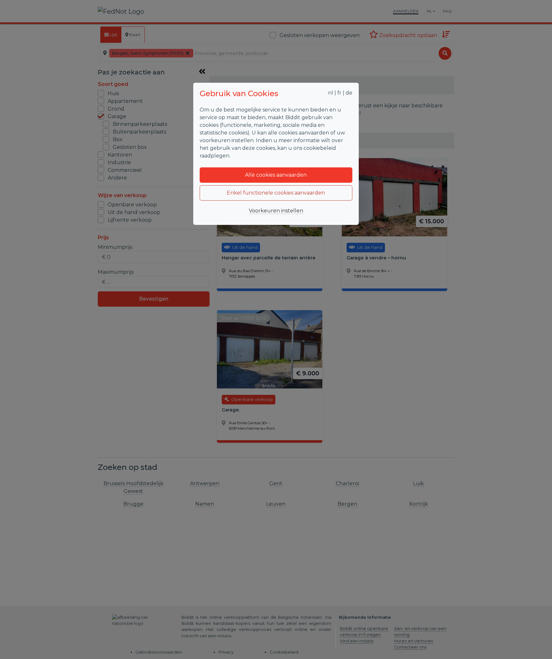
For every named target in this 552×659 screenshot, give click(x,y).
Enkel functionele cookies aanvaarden (276, 193)
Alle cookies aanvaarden (276, 175)
